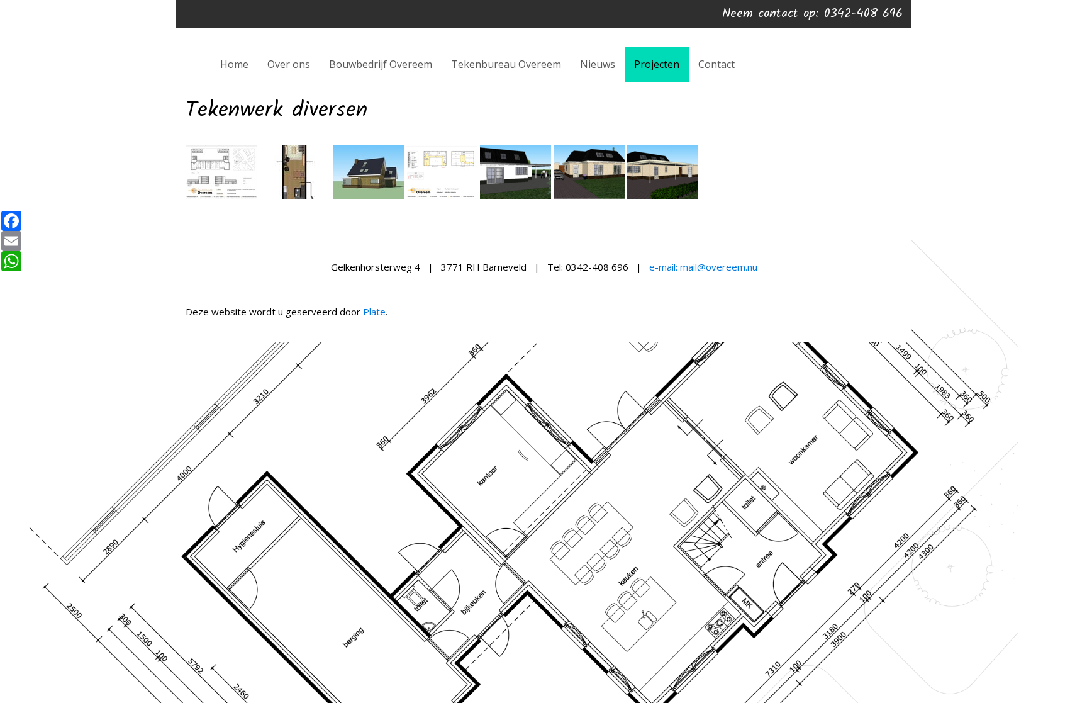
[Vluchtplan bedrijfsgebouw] (441, 196)
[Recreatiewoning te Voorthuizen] (515, 196)
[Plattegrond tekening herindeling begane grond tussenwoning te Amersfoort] (294, 196)
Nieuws (597, 64)
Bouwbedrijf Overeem (380, 64)
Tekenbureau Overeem (506, 64)
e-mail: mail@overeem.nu (703, 267)
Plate (374, 311)
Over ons (288, 64)
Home (234, 64)
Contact (716, 64)
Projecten (656, 64)
